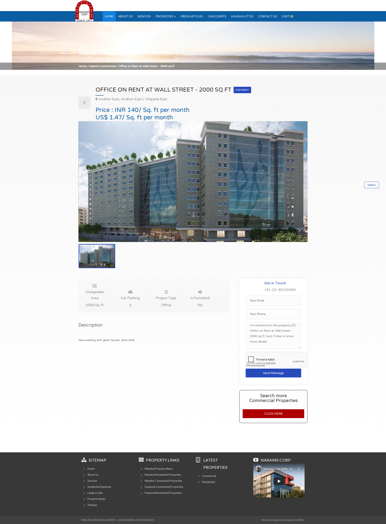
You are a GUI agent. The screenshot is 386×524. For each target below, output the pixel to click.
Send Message (273, 373)
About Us (125, 16)
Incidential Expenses (99, 486)
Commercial (209, 475)
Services (144, 16)
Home (109, 16)
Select (372, 185)
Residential (208, 482)
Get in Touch (275, 283)
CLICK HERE (273, 413)
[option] (193, 181)
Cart (287, 16)
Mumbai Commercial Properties (163, 480)
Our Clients (217, 16)
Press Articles (192, 16)
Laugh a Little (242, 16)
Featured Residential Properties (163, 492)
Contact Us (267, 16)
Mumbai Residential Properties (163, 474)
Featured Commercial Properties (164, 486)
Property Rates (96, 498)
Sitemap (92, 504)
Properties (165, 16)
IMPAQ (300, 519)
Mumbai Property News (159, 468)
